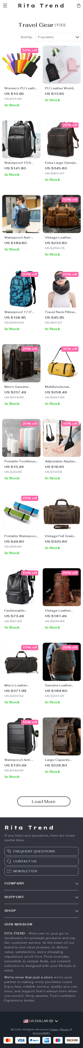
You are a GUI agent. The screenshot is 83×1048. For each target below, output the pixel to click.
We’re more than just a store (28, 977)
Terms (54, 1029)
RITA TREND (14, 933)
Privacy (65, 1029)
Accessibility (41, 1033)
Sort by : (27, 37)
